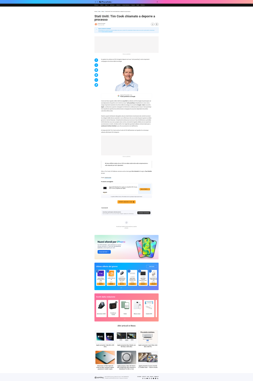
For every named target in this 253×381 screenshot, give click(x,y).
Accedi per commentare (144, 212)
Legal (148, 376)
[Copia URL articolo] (96, 85)
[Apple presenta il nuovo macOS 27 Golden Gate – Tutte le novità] (148, 357)
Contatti (144, 376)
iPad (101, 5)
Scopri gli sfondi (103, 251)
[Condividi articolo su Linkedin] (96, 70)
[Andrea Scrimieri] (95, 24)
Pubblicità (156, 376)
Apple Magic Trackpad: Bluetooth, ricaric (143, 279)
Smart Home (125, 5)
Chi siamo (139, 376)
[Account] (157, 2)
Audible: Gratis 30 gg (111, 279)
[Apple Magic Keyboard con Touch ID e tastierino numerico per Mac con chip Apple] (132, 273)
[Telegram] (153, 378)
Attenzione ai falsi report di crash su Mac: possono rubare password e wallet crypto (105, 367)
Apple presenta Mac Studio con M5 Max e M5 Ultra (126, 345)
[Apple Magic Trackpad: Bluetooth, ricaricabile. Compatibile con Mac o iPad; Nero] (143, 273)
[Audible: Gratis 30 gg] (111, 273)
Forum (133, 5)
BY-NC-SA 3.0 (116, 378)
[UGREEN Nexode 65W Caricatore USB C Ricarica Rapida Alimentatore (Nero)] (122, 273)
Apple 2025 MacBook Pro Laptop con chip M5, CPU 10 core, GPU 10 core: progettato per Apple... (123, 187)
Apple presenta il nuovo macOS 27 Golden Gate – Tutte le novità (147, 366)
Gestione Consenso (123, 378)
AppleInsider (108, 177)
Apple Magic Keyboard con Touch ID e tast (132, 279)
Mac (106, 5)
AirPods (112, 5)
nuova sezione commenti (107, 31)
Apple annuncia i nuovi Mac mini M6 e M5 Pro (147, 345)
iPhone (96, 5)
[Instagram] (149, 378)
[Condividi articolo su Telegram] (96, 75)
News (103, 11)
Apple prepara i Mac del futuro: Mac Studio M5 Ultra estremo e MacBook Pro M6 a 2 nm (126, 367)
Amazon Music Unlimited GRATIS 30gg (100, 279)
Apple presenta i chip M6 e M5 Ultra (105, 345)
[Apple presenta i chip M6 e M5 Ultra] (105, 336)
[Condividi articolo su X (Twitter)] (96, 65)
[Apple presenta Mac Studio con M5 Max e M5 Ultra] (126, 336)
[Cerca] (98, 2)
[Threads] (151, 378)
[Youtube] (147, 378)
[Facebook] (143, 378)
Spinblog (112, 376)
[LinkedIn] (155, 378)
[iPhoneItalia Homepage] (105, 2)
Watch (118, 5)
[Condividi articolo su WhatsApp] (96, 80)
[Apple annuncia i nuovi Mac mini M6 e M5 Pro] (148, 336)
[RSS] (158, 378)
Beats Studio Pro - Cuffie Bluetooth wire (153, 279)
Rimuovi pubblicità (126, 54)
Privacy (151, 376)
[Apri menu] (112, 2)
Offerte (143, 5)
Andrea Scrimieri (101, 23)
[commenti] (152, 24)
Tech (137, 5)
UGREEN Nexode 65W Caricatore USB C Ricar (121, 279)
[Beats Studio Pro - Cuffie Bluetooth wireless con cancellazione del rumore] (154, 273)
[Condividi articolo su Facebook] (96, 60)
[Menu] (95, 2)
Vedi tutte (151, 266)
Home (95, 11)
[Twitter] (145, 378)
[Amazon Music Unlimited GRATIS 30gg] (101, 273)
